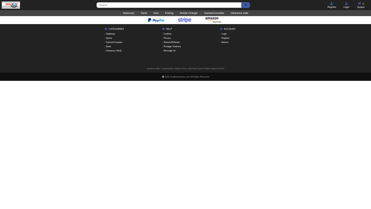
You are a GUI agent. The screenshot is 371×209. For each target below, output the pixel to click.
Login (224, 34)
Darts (108, 46)
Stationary (110, 34)
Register (226, 38)
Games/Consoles (114, 42)
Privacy (167, 38)
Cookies (167, 34)
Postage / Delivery (172, 46)
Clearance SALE (114, 50)
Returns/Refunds (172, 42)
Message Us (170, 50)
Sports (109, 38)
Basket (225, 42)
